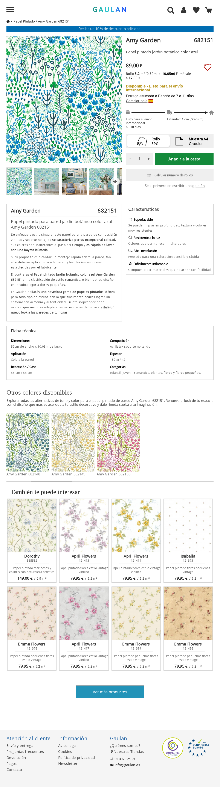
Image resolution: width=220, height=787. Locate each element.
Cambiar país (136, 101)
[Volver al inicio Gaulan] (8, 21)
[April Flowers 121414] (136, 525)
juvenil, (128, 373)
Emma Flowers (32, 644)
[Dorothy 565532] (32, 525)
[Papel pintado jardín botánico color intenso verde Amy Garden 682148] (46, 442)
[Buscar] (170, 10)
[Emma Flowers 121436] (188, 613)
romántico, (142, 373)
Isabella (188, 556)
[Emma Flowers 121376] (32, 613)
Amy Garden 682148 (23, 474)
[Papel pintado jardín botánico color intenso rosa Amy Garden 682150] (137, 442)
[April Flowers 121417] (84, 613)
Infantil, (116, 373)
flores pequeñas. (188, 373)
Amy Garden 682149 (68, 474)
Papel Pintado (24, 21)
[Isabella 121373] (188, 525)
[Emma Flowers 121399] (136, 613)
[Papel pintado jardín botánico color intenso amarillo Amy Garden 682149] (92, 442)
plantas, (157, 373)
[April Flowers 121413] (84, 525)
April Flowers (84, 556)
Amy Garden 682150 (113, 474)
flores (168, 373)
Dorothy (32, 556)
